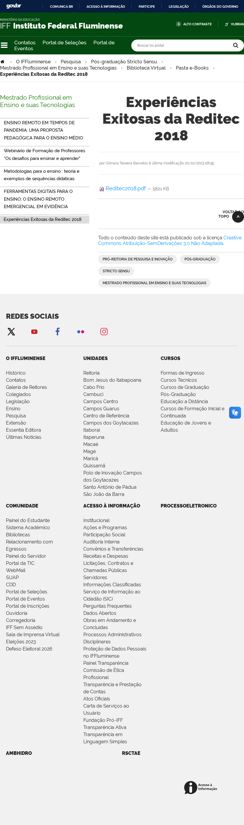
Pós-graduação (199, 259)
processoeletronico (189, 506)
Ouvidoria (16, 613)
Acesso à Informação (111, 506)
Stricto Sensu (116, 271)
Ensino (13, 408)
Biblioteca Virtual (146, 68)
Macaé (90, 444)
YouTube (34, 331)
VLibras (237, 24)
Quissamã (94, 466)
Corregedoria (20, 620)
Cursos (170, 358)
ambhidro (19, 753)
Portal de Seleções (64, 42)
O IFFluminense (33, 62)
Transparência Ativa (104, 727)
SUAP (12, 577)
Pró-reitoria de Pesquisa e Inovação (138, 259)
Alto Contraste (197, 24)
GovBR (13, 6)
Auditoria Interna (101, 542)
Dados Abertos (99, 613)
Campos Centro (100, 401)
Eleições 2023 (21, 642)
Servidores (95, 577)
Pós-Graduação (178, 394)
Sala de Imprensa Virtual (33, 634)
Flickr (81, 331)
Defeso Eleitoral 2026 (29, 649)
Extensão (16, 423)
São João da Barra (103, 494)
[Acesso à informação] (201, 788)
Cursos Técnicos (179, 380)
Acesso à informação (106, 6)
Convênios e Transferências (113, 549)
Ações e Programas (105, 527)
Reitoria (91, 373)
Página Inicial (3, 62)
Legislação (179, 6)
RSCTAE (131, 753)
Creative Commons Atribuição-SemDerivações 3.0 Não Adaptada (170, 240)
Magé (89, 451)
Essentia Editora (23, 430)
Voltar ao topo (231, 214)
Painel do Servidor (26, 556)
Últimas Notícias (23, 437)
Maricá (90, 458)
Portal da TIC (20, 563)
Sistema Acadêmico (28, 527)
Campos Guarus (101, 408)
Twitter (11, 331)
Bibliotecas (18, 535)
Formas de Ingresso (182, 373)
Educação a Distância (184, 401)
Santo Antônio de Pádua (110, 487)
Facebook (57, 331)
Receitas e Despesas (105, 556)
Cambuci (93, 394)
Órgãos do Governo (220, 6)
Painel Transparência (106, 663)
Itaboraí (91, 430)
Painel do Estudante (28, 520)
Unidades (95, 358)
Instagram (104, 331)
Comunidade (22, 506)
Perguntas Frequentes (107, 606)
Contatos (24, 42)
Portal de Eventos (25, 599)
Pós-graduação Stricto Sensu (124, 62)
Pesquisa (71, 62)
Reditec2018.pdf (125, 188)
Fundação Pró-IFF (103, 720)
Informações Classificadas (112, 584)
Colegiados (18, 394)
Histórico (16, 373)
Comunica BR (61, 6)
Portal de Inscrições (27, 606)
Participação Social (104, 535)
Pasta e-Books (192, 68)
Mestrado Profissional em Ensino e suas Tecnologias (58, 68)
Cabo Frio (93, 387)
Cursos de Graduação (185, 387)
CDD (11, 584)
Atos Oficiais (96, 699)
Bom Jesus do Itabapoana (112, 380)
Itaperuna (93, 437)
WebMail (15, 570)
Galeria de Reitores (26, 387)
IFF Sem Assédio (24, 627)
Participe (147, 6)
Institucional (96, 520)
